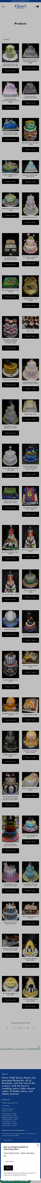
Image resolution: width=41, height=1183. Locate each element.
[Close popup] (38, 1145)
